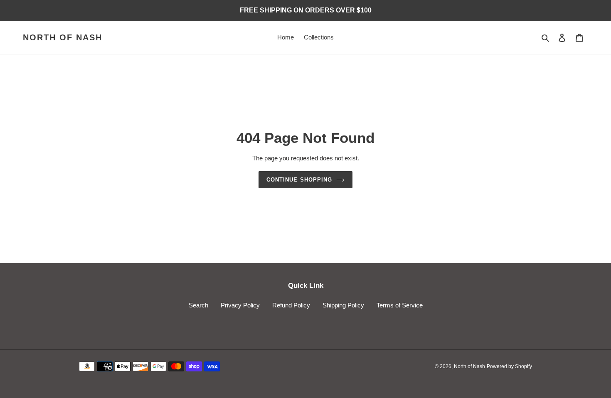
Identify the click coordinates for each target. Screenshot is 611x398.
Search (198, 305)
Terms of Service (400, 305)
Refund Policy (291, 305)
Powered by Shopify (509, 366)
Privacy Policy (240, 305)
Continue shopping (299, 180)
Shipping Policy (343, 305)
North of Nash (62, 37)
